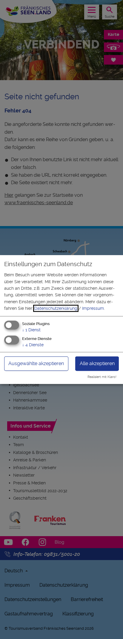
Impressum (93, 308)
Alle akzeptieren (97, 364)
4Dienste (33, 345)
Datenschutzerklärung (55, 308)
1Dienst (31, 329)
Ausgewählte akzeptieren (36, 364)
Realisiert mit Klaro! (101, 377)
